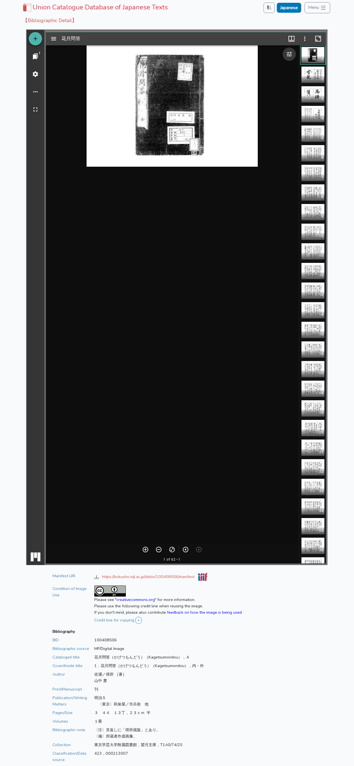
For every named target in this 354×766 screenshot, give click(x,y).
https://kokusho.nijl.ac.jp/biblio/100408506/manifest (149, 576)
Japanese (289, 8)
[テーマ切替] (269, 7)
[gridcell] (95, 7)
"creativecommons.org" (135, 599)
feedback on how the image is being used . (205, 612)
